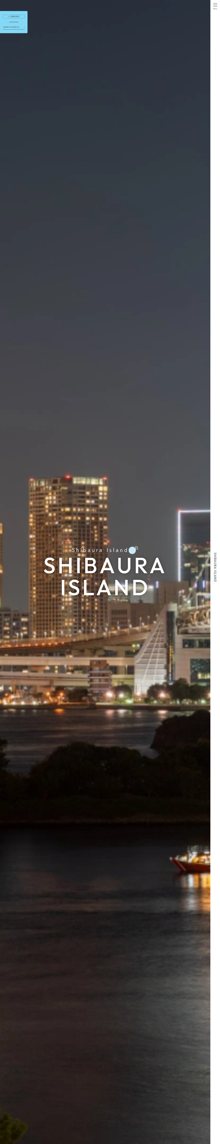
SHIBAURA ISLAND (215, 567)
